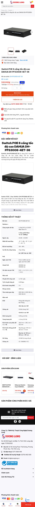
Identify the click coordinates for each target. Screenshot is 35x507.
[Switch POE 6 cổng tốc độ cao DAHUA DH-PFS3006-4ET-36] (17, 32)
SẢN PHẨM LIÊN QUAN (10, 368)
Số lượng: (4, 88)
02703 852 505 (26, 455)
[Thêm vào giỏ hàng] (24, 391)
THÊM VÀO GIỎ (17, 99)
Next (32, 32)
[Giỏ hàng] (31, 2)
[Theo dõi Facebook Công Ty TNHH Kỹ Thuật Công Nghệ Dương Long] (15, 421)
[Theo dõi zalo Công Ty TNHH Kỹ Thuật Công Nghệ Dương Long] (19, 421)
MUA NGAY (17, 93)
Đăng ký (30, 417)
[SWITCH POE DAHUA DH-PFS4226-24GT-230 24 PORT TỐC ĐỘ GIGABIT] (7, 377)
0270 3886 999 (17, 104)
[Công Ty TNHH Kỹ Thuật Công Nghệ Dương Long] (17, 2)
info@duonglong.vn (13, 458)
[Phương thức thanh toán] (12, 133)
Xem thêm (18, 210)
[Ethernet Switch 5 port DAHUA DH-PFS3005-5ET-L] (20, 377)
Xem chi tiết (24, 60)
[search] (32, 6)
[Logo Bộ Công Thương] (9, 463)
